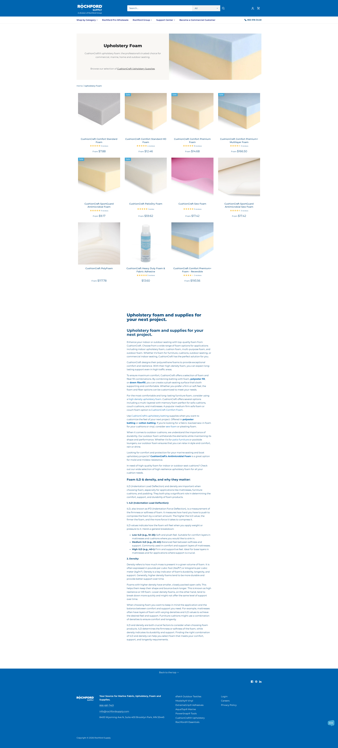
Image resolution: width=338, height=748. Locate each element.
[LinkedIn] (260, 681)
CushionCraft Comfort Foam (167, 410)
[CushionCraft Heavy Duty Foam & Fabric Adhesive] (146, 243)
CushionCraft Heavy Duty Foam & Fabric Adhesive (145, 270)
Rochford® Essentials (187, 722)
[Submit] (223, 8)
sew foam (171, 426)
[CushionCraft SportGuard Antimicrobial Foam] (99, 179)
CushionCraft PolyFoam (99, 268)
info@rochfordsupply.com (114, 711)
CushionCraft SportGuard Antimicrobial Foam (99, 205)
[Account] (253, 8)
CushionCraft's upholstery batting (150, 415)
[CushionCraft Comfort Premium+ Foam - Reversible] (192, 243)
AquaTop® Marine (185, 709)
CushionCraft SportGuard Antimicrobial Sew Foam (239, 205)
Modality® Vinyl (184, 700)
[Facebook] (252, 681)
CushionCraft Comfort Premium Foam (192, 140)
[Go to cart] (258, 8)
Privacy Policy (229, 705)
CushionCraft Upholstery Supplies (136, 68)
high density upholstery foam (145, 399)
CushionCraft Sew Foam (192, 203)
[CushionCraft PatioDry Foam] (146, 179)
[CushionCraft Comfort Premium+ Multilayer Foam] (239, 114)
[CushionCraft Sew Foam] (192, 179)
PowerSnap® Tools (186, 713)
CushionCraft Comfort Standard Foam (99, 140)
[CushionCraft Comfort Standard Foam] (99, 114)
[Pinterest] (256, 681)
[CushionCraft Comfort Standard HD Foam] (146, 114)
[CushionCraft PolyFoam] (99, 243)
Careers (225, 700)
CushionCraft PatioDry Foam (145, 203)
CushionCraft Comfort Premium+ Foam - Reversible (192, 270)
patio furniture (180, 439)
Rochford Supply (102, 738)
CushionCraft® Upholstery (190, 718)
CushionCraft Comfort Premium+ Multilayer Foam (239, 140)
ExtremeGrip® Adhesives (189, 705)
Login (224, 696)
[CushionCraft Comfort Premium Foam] (192, 114)
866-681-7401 (106, 705)
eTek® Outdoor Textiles (188, 696)
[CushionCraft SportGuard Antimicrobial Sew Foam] (239, 179)
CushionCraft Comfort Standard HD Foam (145, 140)
